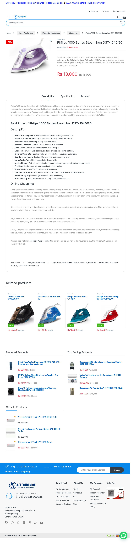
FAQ (75, 496)
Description (48, 96)
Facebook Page (35, 241)
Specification (67, 96)
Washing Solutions (63, 504)
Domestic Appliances (51, 33)
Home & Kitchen (62, 500)
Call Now (94, 11)
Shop (107, 11)
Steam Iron (73, 33)
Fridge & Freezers (63, 493)
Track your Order (97, 493)
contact (48, 241)
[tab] (48, 97)
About (75, 489)
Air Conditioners (62, 489)
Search (121, 23)
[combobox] (62, 23)
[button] (123, 535)
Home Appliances (26, 33)
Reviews (85, 96)
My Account (120, 11)
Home (8, 33)
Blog (75, 504)
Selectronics (13, 535)
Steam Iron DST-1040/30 (28, 265)
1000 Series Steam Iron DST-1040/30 (72, 262)
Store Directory (79, 500)
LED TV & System (63, 496)
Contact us (77, 493)
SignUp (117, 470)
